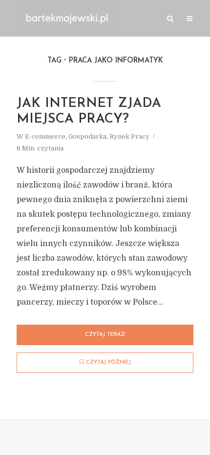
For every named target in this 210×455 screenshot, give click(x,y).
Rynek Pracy (129, 136)
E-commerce (45, 136)
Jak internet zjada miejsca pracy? (89, 111)
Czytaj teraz (105, 334)
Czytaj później (108, 362)
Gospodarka (87, 136)
